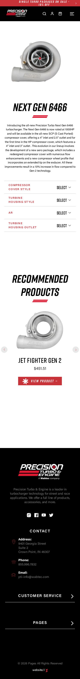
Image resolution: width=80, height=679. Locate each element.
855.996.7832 (27, 564)
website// (38, 670)
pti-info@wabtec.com (33, 577)
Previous (4, 349)
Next (76, 3)
